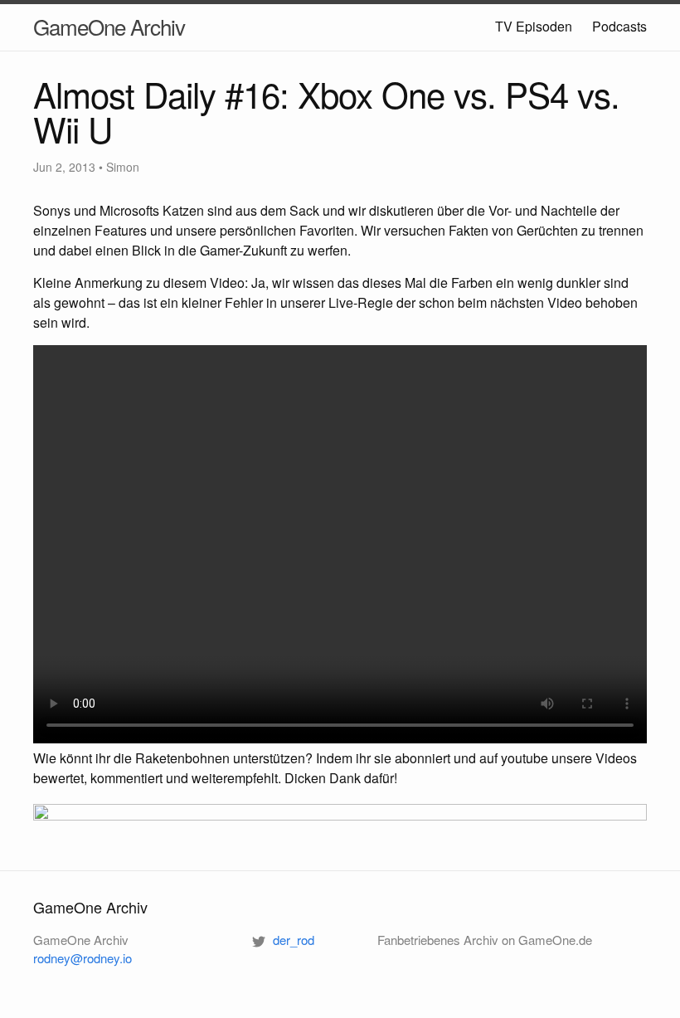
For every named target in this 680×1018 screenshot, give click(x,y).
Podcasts (619, 26)
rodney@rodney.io (82, 958)
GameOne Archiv (109, 26)
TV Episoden (533, 26)
